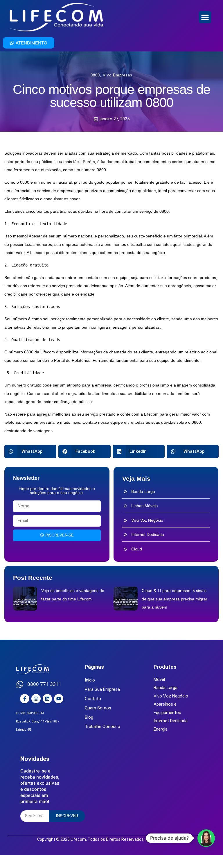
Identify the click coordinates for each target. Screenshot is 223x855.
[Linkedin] (47, 698)
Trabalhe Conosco (102, 726)
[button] (205, 17)
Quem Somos (98, 708)
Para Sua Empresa (102, 689)
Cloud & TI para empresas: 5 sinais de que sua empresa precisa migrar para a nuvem (174, 598)
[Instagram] (36, 698)
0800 (95, 75)
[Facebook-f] (24, 698)
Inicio (90, 680)
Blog (89, 717)
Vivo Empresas (117, 75)
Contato (93, 698)
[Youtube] (58, 698)
